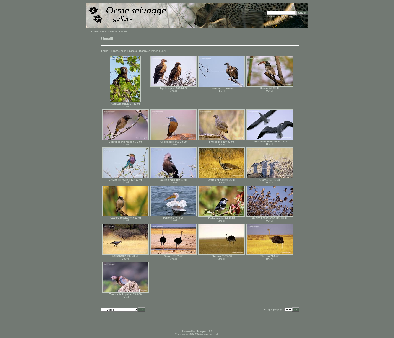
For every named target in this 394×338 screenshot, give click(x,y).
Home (94, 31)
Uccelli (125, 106)
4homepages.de (210, 334)
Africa (103, 31)
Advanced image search (279, 16)
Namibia (112, 31)
